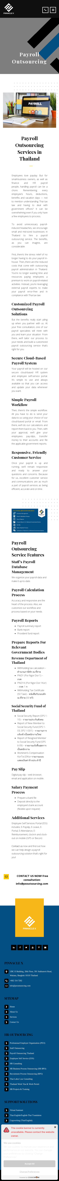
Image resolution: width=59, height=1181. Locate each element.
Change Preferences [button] (30, 1171)
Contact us (17, 846)
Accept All (30, 1163)
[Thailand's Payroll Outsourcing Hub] (8, 8)
